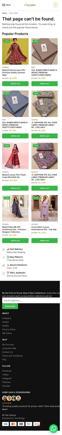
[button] (55, 5)
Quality (5, 325)
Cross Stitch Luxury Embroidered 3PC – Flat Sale (44, 228)
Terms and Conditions (12, 356)
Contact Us (7, 352)
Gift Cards (7, 333)
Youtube (6, 386)
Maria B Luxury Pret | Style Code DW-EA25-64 (14, 176)
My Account (8, 344)
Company (6, 318)
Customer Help (9, 348)
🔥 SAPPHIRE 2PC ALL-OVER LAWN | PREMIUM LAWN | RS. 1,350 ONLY (44, 125)
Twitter (5, 374)
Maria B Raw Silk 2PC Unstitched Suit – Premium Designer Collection (14, 229)
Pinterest (6, 382)
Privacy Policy (8, 329)
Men (33, 67)
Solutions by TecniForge (13, 418)
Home (4, 13)
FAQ (4, 359)
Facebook (7, 371)
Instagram (7, 378)
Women (5, 67)
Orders (5, 322)
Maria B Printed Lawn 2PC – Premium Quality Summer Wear (14, 72)
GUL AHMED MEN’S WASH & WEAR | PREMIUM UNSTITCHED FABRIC (44, 72)
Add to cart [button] (15, 84)
